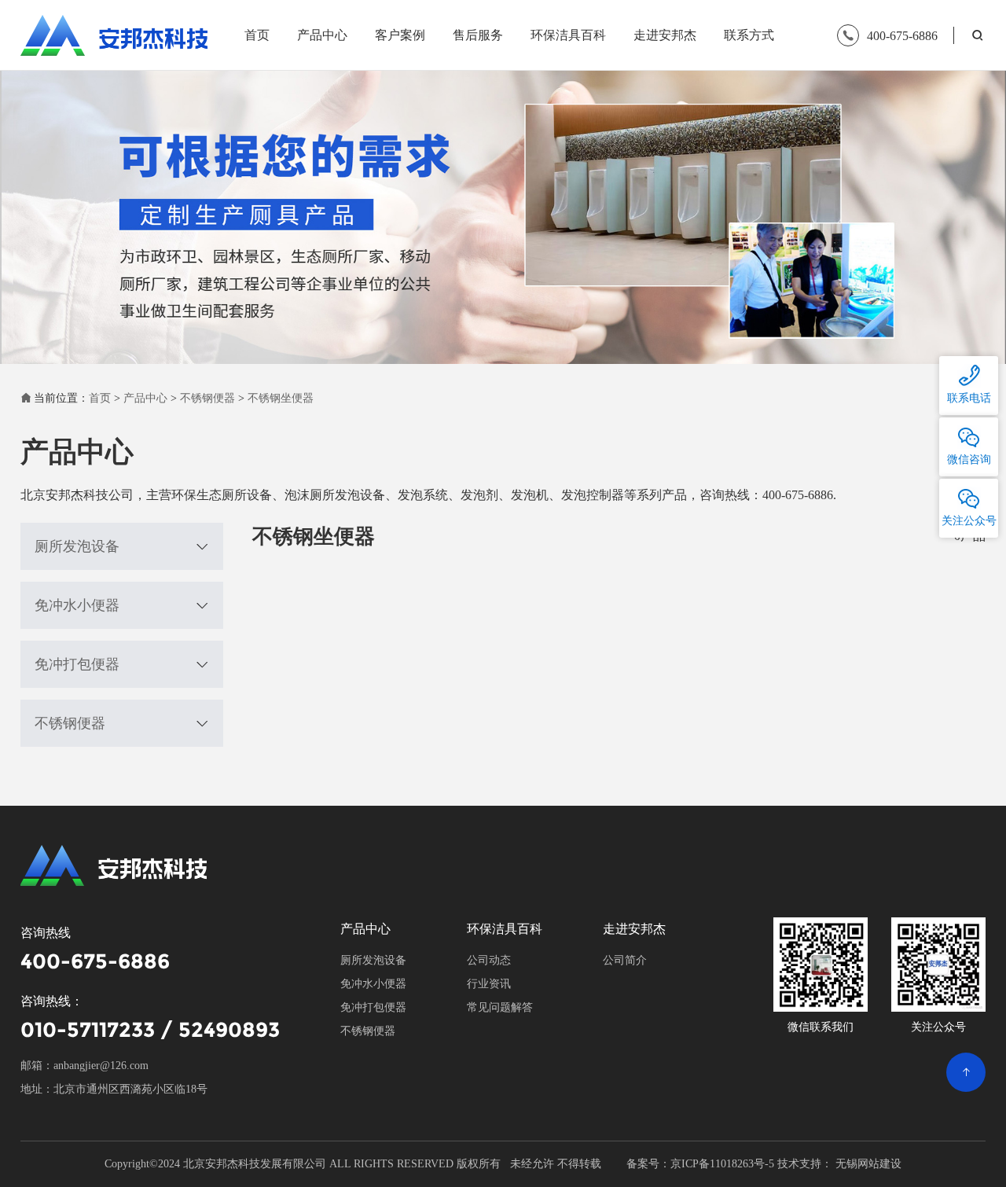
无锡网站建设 (868, 1164)
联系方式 (749, 35)
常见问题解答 (500, 1007)
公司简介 (625, 960)
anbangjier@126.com (101, 1065)
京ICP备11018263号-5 (722, 1164)
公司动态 (489, 960)
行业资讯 (489, 984)
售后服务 (478, 35)
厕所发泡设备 (77, 546)
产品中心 (322, 35)
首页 (257, 35)
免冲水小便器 (77, 605)
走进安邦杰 (664, 35)
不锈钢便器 (207, 398)
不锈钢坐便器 (281, 398)
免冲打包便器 (77, 664)
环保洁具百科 (568, 35)
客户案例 (400, 35)
